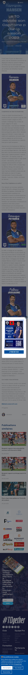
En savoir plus (18, 664)
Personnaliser (6, 672)
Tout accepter (7, 668)
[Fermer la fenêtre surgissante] (26, 317)
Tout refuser (18, 668)
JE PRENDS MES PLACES (14, 352)
